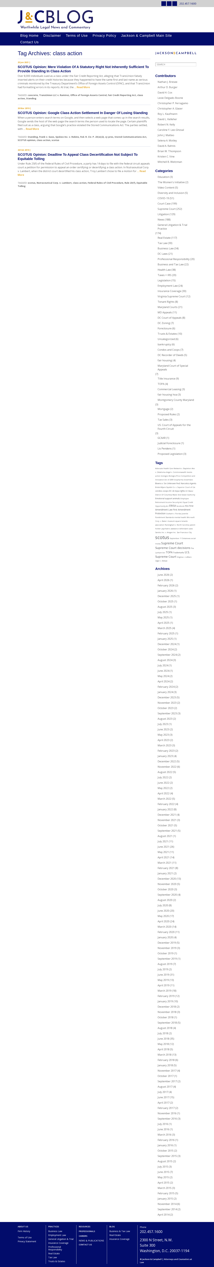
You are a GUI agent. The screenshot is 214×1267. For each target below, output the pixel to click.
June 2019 (163, 974)
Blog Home (29, 35)
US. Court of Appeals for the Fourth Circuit (174, 426)
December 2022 (167, 761)
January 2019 (165, 1001)
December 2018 (167, 1006)
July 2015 (163, 1166)
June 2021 (163, 846)
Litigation (163, 214)
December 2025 (167, 596)
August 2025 (165, 606)
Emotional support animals (167, 498)
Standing (31, 98)
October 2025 (165, 601)
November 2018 (167, 1012)
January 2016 (165, 1145)
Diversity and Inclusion (171, 193)
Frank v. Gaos (46, 136)
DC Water (189, 491)
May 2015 (163, 1177)
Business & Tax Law (119, 1231)
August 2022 (165, 772)
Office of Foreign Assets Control (88, 95)
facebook (180, 506)
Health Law (164, 269)
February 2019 (166, 996)
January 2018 (165, 1065)
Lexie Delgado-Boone (170, 98)
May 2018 (163, 1044)
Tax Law (162, 243)
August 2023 (165, 718)
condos (158, 491)
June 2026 (163, 574)
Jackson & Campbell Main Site (146, 35)
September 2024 (167, 654)
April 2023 (163, 740)
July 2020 (163, 905)
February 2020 (166, 932)
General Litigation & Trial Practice (172, 226)
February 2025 (166, 633)
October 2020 (165, 889)
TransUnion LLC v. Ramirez (54, 95)
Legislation (164, 280)
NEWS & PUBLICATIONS (91, 1240)
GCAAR (162, 438)
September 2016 (167, 1118)
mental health (180, 517)
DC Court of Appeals (170, 317)
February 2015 (166, 1193)
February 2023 (166, 750)
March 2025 (164, 628)
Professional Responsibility (174, 259)
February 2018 (166, 1060)
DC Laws (163, 253)
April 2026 (163, 580)
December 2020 (167, 878)
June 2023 (163, 729)
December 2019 (167, 942)
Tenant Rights (166, 301)
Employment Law (168, 285)
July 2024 (163, 665)
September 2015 (167, 1156)
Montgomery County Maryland (176, 400)
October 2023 (165, 708)
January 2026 (165, 590)
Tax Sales (163, 419)
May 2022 (163, 788)
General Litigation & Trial (60, 1239)
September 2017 (167, 1081)
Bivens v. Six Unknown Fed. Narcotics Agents (175, 483)
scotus (55, 140)
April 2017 (163, 1102)
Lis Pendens (165, 448)
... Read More (82, 87)
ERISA (172, 505)
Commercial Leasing (169, 389)
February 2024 (166, 686)
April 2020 (163, 921)
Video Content (166, 187)
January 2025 (165, 638)
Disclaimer (52, 35)
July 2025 (163, 612)
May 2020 (163, 916)
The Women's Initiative (171, 182)
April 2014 (163, 1214)
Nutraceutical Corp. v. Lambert (54, 182)
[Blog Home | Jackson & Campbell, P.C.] (107, 19)
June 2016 (163, 1129)
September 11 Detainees (180, 538)
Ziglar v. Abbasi (161, 561)
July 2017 (163, 1092)
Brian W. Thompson (169, 151)
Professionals (87, 1231)
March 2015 (164, 1188)
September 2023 (167, 713)
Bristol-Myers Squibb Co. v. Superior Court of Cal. (175, 487)
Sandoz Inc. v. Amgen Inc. (165, 532)
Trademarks (178, 552)
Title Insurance (166, 378)
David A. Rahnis (166, 146)
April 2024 (163, 681)
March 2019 (164, 990)
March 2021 (164, 862)
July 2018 (163, 1033)
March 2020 (164, 926)
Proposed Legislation (170, 454)
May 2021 (163, 852)
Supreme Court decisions (172, 548)
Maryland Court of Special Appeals (173, 367)
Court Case (164, 203)
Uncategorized (166, 339)
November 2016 (167, 1113)
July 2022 (163, 777)
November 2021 (167, 820)
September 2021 (167, 830)
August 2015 (165, 1161)
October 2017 (165, 1076)
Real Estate (164, 237)
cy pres (109, 136)
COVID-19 (163, 198)
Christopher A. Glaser (170, 108)
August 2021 (165, 836)
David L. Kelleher (167, 119)
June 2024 (163, 670)
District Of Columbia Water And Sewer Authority (175, 495)
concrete (33, 95)
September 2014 (167, 1209)
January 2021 (165, 873)
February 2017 (166, 1108)
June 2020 (163, 910)
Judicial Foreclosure (169, 443)
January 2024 (165, 692)
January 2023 (165, 756)
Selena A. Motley (167, 140)
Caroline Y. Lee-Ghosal (171, 130)
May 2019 (163, 980)
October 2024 (165, 649)
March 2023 (164, 745)
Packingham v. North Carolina (177, 525)
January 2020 (165, 937)
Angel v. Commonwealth (176, 472)
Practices (53, 1226)
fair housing (165, 360)
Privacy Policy (104, 35)
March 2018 (164, 1054)
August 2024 (165, 660)
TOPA (161, 384)
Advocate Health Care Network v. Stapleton (173, 468)
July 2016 (163, 1124)
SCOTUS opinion (26, 140)
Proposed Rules (167, 414)
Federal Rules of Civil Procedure (105, 182)
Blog (112, 1226)
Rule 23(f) (130, 182)
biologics (164, 476)
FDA (187, 506)
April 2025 (163, 622)
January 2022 (165, 809)
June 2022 (163, 782)
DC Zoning (164, 323)
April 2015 (163, 1182)
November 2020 (167, 884)
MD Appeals (165, 312)
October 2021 (165, 825)
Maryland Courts (167, 307)
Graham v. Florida (173, 514)
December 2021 (167, 814)
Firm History (24, 1231)
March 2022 (164, 798)
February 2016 (166, 1140)
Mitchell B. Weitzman (170, 162)
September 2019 (167, 958)
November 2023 (167, 702)
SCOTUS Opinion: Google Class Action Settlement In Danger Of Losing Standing (83, 113)
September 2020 (167, 894)
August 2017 (165, 1086)
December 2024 (167, 644)
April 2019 (163, 985)
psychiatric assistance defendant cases (177, 529)
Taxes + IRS (164, 275)
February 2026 (166, 585)
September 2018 (167, 1022)
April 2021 (163, 857)
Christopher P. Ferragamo (173, 103)
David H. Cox (165, 92)
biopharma (178, 480)
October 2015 (165, 1150)
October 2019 (165, 953)
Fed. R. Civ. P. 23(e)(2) (92, 136)
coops (165, 491)
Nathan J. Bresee (167, 82)
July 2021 (163, 841)
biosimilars (188, 480)
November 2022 (167, 766)
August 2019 (165, 964)
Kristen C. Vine (166, 156)
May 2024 (163, 676)
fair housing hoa (167, 394)
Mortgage (164, 409)
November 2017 (167, 1070)
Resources (84, 1226)
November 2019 (167, 948)
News (161, 219)
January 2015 (165, 1198)
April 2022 (163, 793)
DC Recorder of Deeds (170, 355)
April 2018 (163, 1049)
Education (163, 177)
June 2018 (163, 1038)
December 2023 (167, 697)
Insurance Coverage (169, 291)
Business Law (166, 248)
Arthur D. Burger (167, 87)
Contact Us (29, 42)
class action (43, 140)
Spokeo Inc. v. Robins (67, 136)
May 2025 (163, 617)
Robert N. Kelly (166, 124)
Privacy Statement (27, 1241)
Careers (83, 1236)
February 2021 (166, 868)
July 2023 (163, 724)
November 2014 (167, 1204)
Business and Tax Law (171, 264)
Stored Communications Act (130, 136)
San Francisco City (184, 532)
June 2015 (163, 1172)
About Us (23, 1226)
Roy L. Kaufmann (167, 114)
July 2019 (163, 969)
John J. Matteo (166, 135)
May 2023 (163, 734)
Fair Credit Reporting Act (122, 95)
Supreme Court (167, 209)
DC (170, 491)
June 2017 (163, 1097)
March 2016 (164, 1134)
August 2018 (165, 1028)
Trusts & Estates (167, 333)
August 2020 (165, 900)
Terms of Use (77, 35)
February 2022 (166, 804)
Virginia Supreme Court (171, 296)
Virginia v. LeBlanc (184, 557)
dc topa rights (178, 491)
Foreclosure (165, 328)
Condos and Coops (169, 349)
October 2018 (165, 1017)
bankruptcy (164, 344)
